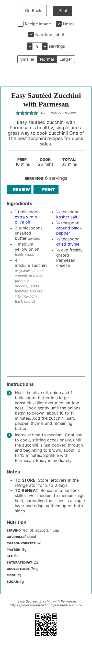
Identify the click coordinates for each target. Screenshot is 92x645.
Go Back (33, 10)
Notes (68, 23)
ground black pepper (69, 230)
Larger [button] (66, 59)
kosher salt (66, 216)
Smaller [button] (27, 59)
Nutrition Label (49, 34)
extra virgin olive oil (26, 219)
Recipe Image (38, 23)
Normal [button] (47, 59)
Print (63, 10)
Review (21, 189)
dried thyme (67, 244)
